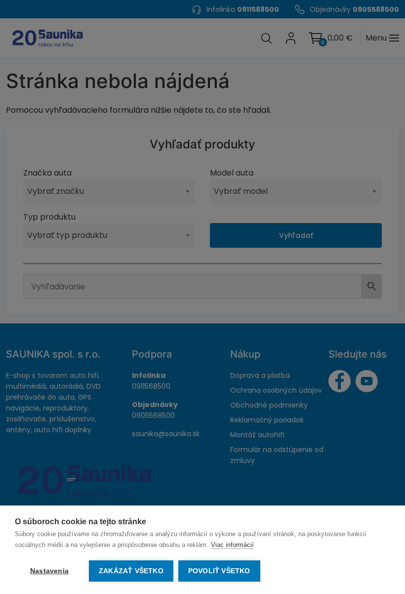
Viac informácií (232, 544)
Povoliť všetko (219, 571)
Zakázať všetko (131, 571)
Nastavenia (49, 571)
